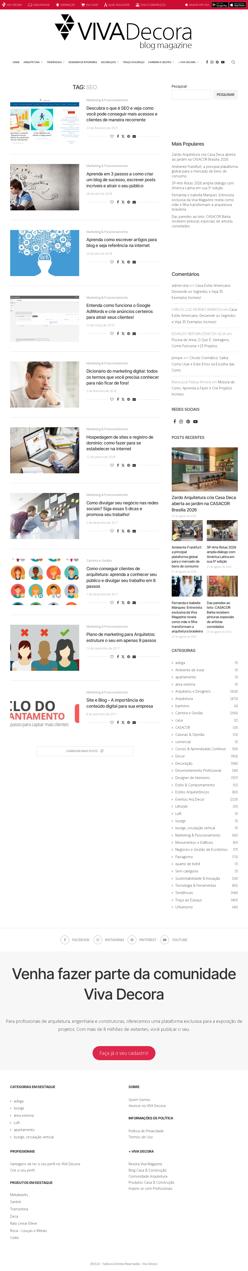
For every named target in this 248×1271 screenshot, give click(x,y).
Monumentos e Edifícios (206, 842)
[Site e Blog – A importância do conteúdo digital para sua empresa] (44, 713)
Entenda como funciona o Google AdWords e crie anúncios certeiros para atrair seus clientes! (119, 311)
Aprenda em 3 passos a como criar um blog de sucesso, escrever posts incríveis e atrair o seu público (120, 179)
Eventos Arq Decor (206, 799)
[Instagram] (211, 62)
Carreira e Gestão (159, 62)
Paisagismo (206, 856)
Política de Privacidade (146, 1131)
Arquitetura (31, 62)
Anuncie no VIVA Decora (147, 1105)
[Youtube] (223, 62)
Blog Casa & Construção (148, 1170)
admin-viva (180, 285)
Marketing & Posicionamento (206, 835)
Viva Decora (14, 5)
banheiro (206, 706)
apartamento (206, 677)
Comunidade (41, 5)
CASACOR (206, 727)
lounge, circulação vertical (206, 828)
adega (206, 662)
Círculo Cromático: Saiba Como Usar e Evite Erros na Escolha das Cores (203, 363)
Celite (14, 1237)
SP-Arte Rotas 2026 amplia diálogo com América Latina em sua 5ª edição (203, 185)
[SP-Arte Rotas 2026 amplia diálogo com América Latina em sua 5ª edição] (222, 530)
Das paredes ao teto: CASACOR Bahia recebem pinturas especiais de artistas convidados (202, 221)
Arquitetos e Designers (206, 691)
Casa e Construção (152, 5)
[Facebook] (207, 62)
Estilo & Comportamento (206, 785)
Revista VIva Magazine (145, 1164)
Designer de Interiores (83, 62)
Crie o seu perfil (22, 1170)
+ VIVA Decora (187, 62)
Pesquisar (179, 86)
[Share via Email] (134, 136)
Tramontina (19, 1209)
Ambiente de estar (206, 670)
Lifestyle (206, 806)
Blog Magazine (119, 5)
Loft (206, 813)
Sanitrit (15, 1201)
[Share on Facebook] (118, 136)
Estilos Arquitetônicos (206, 792)
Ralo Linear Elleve (23, 1223)
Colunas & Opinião (206, 734)
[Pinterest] (217, 62)
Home (16, 62)
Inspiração (68, 5)
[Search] (233, 62)
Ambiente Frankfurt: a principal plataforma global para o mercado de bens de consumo (205, 171)
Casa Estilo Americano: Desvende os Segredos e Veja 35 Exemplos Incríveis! (201, 291)
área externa (206, 684)
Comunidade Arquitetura (148, 1176)
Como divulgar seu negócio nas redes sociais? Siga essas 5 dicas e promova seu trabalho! (122, 508)
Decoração (108, 62)
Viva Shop (92, 5)
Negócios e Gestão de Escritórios (206, 849)
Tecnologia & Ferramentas (206, 885)
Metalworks (19, 1194)
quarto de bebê (206, 863)
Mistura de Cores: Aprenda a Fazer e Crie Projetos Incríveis (203, 388)
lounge (206, 821)
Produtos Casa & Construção (151, 1182)
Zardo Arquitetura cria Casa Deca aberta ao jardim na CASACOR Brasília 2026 (203, 157)
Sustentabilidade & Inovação (206, 878)
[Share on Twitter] (123, 136)
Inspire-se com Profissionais (150, 1188)
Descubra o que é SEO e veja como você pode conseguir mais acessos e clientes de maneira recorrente (121, 114)
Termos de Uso (141, 1137)
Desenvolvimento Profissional (206, 770)
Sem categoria (206, 871)
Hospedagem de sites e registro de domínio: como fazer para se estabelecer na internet (119, 443)
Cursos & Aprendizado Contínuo (206, 748)
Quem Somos (139, 1099)
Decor (206, 756)
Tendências (54, 62)
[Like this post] (112, 136)
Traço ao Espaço (133, 62)
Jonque (177, 357)
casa (206, 720)
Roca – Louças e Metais (28, 1230)
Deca (14, 1216)
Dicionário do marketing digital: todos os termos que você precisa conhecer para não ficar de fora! (122, 377)
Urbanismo (206, 907)
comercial (206, 741)
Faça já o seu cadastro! (124, 1053)
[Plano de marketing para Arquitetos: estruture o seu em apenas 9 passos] (44, 648)
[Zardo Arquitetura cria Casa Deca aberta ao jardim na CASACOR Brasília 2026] (205, 469)
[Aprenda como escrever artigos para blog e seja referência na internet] (44, 253)
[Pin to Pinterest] (128, 136)
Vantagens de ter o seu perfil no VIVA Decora (45, 1164)
